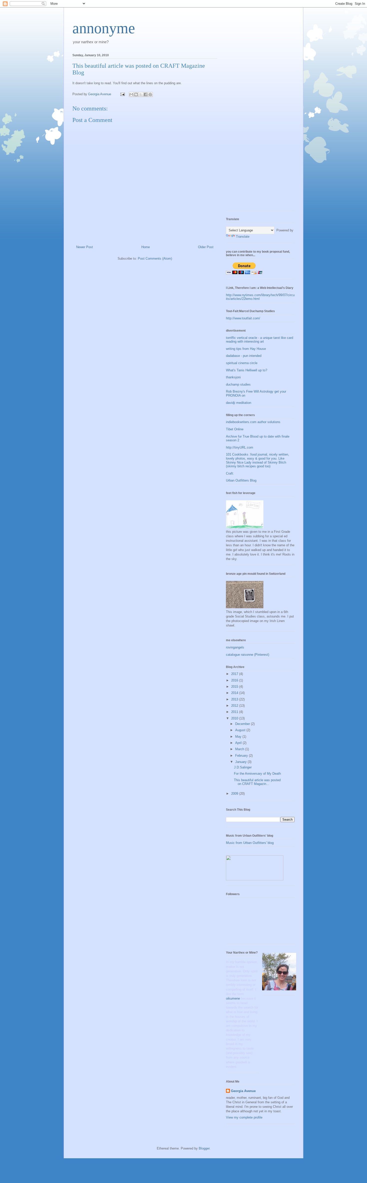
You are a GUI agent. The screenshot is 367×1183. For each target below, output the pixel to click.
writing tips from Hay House (246, 349)
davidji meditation (238, 403)
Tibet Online (234, 429)
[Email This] (131, 94)
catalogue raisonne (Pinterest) (247, 654)
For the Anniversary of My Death (257, 773)
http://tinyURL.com (239, 447)
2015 (235, 686)
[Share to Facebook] (145, 94)
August (240, 730)
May (238, 736)
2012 (235, 705)
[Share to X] (140, 94)
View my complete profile (244, 1117)
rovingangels (235, 647)
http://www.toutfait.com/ (243, 318)
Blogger (204, 1148)
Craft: (230, 473)
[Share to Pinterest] (150, 94)
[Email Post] (122, 94)
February (242, 755)
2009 (235, 793)
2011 (235, 712)
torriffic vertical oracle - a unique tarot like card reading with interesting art (259, 340)
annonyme (103, 28)
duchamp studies (238, 384)
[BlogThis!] (136, 94)
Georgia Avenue (243, 1091)
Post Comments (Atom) (155, 258)
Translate (242, 236)
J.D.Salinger (243, 767)
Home (145, 247)
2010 (235, 718)
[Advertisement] (246, 130)
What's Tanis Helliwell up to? (246, 370)
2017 (235, 674)
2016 (235, 680)
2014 (235, 693)
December (243, 724)
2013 (235, 699)
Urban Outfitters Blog (241, 480)
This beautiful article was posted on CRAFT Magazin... (257, 782)
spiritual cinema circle (241, 363)
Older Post (205, 247)
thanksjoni (233, 377)
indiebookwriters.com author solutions (253, 422)
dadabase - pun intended (243, 356)
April (239, 743)
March (240, 749)
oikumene (233, 998)
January (241, 762)
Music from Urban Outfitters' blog (250, 843)
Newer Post (84, 247)
